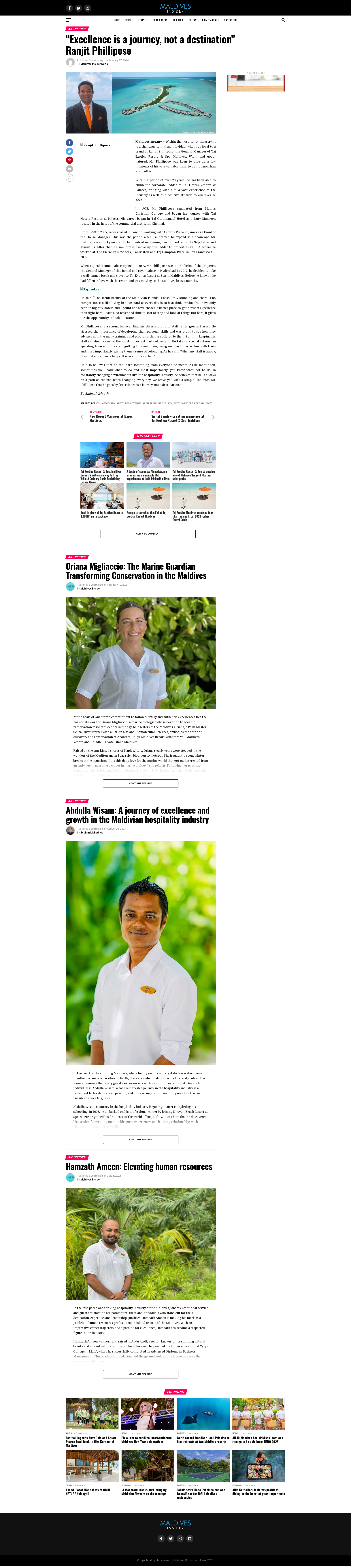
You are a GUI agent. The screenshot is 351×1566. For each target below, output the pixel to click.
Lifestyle (142, 20)
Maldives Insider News (94, 63)
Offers (192, 20)
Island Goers (160, 20)
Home (117, 20)
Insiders (178, 20)
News (128, 20)
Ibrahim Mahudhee (91, 832)
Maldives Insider (90, 588)
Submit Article (210, 20)
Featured (109, 403)
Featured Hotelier (129, 403)
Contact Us (230, 20)
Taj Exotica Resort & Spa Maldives (190, 403)
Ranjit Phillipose (155, 403)
